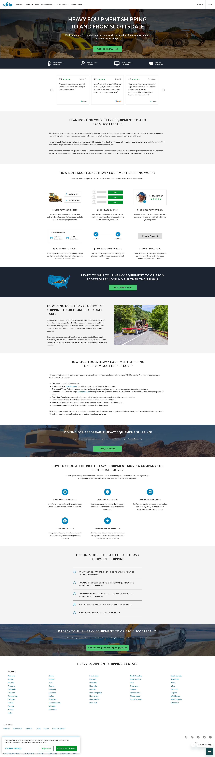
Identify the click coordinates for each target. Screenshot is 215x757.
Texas (173, 682)
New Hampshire (95, 692)
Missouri (92, 679)
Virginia (174, 692)
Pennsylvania (135, 692)
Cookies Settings (13, 748)
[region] (41, 745)
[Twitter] (198, 737)
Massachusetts (54, 703)
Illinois (51, 676)
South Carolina (136, 699)
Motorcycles (17, 729)
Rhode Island (135, 696)
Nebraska (93, 686)
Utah (173, 686)
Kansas (51, 686)
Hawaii (10, 709)
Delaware (11, 699)
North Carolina (136, 676)
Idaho (10, 713)
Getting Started (23, 4)
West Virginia (176, 699)
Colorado (11, 692)
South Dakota (176, 676)
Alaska (10, 679)
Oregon (133, 689)
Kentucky (52, 689)
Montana (93, 682)
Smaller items (71, 386)
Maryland (52, 699)
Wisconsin (175, 703)
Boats (47, 729)
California (12, 689)
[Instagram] (192, 737)
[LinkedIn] (210, 737)
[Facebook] (186, 737)
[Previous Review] (52, 90)
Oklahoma (134, 686)
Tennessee (175, 679)
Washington (175, 696)
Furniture (29, 729)
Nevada (92, 689)
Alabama (11, 676)
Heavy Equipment (58, 729)
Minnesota (53, 709)
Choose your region (202, 743)
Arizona (11, 682)
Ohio (132, 682)
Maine (51, 696)
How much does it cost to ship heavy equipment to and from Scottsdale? (106, 584)
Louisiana (52, 692)
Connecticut (12, 696)
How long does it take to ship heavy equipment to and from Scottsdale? (106, 595)
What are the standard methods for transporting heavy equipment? (106, 573)
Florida (10, 703)
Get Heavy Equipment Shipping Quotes (107, 647)
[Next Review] (163, 90)
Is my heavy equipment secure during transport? (105, 604)
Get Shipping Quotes (107, 49)
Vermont (174, 689)
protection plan (84, 392)
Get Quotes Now (122, 287)
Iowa (51, 682)
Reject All (46, 748)
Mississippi (93, 676)
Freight (38, 729)
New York (93, 703)
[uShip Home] (8, 4)
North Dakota (135, 679)
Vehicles (6, 729)
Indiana (51, 679)
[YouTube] (204, 737)
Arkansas (11, 686)
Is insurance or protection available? (99, 613)
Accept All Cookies (66, 748)
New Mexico (94, 699)
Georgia (11, 706)
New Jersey (94, 696)
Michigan (52, 706)
